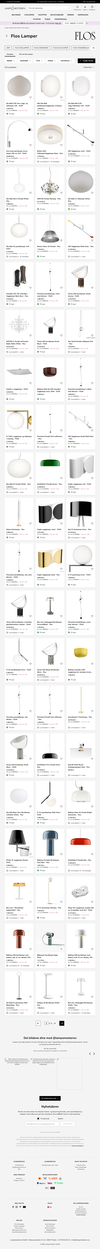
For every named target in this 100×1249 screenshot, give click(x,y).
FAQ (19, 1169)
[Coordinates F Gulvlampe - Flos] (80, 708)
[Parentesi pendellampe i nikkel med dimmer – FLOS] (80, 380)
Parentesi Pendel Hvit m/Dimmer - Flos (49, 437)
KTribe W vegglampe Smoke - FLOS (17, 861)
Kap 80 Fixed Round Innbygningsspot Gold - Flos (79, 766)
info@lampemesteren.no (19, 1167)
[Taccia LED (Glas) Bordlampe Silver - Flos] (50, 660)
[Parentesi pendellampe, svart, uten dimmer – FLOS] (80, 613)
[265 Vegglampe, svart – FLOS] (80, 142)
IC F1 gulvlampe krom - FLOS (79, 575)
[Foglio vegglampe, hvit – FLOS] (80, 474)
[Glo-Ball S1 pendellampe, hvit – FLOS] (19, 237)
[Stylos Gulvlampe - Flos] (19, 519)
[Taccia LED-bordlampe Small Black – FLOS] (50, 332)
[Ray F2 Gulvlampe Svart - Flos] (80, 519)
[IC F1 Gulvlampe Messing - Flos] (50, 898)
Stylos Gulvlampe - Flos (15, 529)
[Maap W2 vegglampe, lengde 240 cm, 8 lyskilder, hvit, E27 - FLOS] (80, 898)
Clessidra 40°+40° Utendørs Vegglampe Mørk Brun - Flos (17, 295)
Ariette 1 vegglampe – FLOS (17, 389)
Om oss (81, 1207)
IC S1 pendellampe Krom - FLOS (18, 670)
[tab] (11, 60)
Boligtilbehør (50, 1230)
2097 (8, 48)
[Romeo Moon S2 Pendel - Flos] (50, 237)
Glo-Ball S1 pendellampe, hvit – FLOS (18, 247)
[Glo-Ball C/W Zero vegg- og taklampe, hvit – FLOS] (19, 94)
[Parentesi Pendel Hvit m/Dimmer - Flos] (50, 427)
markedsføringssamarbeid (19, 1232)
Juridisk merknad (80, 1209)
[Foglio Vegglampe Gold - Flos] (50, 565)
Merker (19, 27)
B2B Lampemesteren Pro (19, 1230)
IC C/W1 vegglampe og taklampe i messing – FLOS (19, 437)
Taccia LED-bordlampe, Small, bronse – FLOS (79, 295)
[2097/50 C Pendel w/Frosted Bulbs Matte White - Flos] (19, 332)
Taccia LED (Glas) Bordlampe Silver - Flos (48, 671)
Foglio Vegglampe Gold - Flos (48, 575)
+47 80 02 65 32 (19, 1165)
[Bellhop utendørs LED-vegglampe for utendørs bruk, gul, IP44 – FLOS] (80, 660)
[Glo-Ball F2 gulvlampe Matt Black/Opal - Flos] (19, 993)
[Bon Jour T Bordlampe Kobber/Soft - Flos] (19, 898)
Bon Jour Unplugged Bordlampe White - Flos (80, 1004)
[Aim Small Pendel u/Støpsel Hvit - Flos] (80, 332)
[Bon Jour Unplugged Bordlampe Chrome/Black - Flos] (50, 613)
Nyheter (37, 19)
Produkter (10, 54)
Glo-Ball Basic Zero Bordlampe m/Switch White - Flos (18, 813)
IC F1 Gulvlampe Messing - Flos (49, 908)
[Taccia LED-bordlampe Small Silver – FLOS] (19, 755)
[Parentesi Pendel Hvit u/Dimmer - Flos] (50, 708)
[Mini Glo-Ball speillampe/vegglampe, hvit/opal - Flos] (50, 94)
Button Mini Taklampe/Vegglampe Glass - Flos (50, 152)
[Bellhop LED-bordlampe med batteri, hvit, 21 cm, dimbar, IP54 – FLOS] (80, 946)
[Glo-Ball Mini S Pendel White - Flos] (19, 189)
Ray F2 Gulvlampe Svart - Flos (79, 529)
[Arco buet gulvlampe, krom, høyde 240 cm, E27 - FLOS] (19, 142)
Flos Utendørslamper (83, 48)
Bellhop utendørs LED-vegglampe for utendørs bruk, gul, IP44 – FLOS (79, 671)
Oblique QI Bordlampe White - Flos (49, 1004)
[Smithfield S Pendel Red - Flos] (80, 851)
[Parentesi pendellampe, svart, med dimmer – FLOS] (50, 284)
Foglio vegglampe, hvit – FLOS (79, 484)
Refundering (81, 1169)
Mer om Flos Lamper (26, 54)
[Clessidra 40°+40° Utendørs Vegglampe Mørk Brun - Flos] (19, 284)
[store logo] (15, 8)
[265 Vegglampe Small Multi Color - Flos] (80, 427)
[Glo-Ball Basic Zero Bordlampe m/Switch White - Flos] (19, 803)
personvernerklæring (77, 1145)
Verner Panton (50, 1226)
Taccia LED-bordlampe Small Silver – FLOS (17, 766)
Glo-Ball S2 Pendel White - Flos (18, 484)
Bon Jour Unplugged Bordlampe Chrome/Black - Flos (49, 623)
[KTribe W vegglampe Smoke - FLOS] (19, 851)
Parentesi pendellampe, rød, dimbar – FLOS (17, 718)
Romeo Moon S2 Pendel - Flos (48, 246)
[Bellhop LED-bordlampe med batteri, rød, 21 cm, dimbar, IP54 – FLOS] (19, 946)
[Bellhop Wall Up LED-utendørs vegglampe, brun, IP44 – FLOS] (50, 380)
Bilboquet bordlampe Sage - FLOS (48, 956)
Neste (92, 48)
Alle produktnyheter (50, 1232)
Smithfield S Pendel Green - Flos (49, 484)
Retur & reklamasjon (81, 1167)
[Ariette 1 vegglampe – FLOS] (19, 380)
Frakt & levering (80, 1165)
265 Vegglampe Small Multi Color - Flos (81, 437)
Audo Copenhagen (50, 1224)
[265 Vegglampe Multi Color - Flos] (80, 237)
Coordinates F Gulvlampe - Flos (80, 717)
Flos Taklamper (22, 48)
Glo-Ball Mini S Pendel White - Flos (18, 200)
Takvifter (42, 15)
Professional (61, 19)
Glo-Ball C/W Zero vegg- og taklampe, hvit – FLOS (17, 104)
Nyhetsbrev (19, 1178)
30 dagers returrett (19, 1180)
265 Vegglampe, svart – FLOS (79, 151)
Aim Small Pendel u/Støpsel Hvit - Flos (80, 342)
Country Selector (81, 1214)
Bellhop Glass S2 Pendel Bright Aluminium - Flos (80, 813)
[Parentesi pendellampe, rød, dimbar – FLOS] (19, 708)
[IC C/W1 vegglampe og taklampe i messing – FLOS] (19, 427)
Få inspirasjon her (49, 1098)
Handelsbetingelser (80, 1211)
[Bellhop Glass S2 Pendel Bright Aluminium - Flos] (80, 803)
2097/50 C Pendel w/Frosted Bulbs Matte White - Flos (17, 342)
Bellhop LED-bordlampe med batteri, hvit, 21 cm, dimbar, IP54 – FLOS (80, 956)
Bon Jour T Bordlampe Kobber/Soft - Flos (14, 909)
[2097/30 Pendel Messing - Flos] (50, 189)
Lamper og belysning (10, 27)
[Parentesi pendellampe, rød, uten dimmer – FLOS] (19, 565)
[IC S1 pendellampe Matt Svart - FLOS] (50, 803)
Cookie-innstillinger (19, 1226)
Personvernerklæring (81, 1213)
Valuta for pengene (50, 1228)
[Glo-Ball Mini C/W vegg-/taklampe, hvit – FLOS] (80, 94)
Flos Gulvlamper (60, 48)
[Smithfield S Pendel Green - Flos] (50, 474)
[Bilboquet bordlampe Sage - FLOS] (50, 946)
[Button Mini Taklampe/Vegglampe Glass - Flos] (50, 142)
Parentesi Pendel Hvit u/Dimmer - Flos (49, 718)
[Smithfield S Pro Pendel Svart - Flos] (50, 755)
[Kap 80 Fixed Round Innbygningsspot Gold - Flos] (80, 755)
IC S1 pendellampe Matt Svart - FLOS (49, 813)
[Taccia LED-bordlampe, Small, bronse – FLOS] (80, 284)
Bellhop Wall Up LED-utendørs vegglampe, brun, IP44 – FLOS (49, 390)
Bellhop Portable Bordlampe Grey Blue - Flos (48, 861)
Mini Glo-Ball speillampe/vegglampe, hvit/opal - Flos (49, 104)
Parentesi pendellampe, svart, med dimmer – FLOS (48, 295)
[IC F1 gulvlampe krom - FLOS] (80, 565)
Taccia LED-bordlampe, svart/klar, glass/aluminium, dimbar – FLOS (19, 623)
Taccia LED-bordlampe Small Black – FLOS (48, 342)
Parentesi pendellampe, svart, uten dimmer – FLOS (79, 623)
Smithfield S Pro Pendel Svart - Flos (49, 766)
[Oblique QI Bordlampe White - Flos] (50, 993)
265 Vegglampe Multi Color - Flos (81, 246)
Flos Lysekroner (41, 48)
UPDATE (74, 23)
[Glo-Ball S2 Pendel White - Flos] (19, 474)
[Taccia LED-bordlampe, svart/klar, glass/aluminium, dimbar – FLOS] (19, 613)
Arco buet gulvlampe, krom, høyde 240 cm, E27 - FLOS (17, 152)
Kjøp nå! (58, 23)
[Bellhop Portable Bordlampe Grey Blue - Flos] (50, 851)
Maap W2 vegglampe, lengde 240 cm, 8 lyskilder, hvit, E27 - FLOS (81, 909)
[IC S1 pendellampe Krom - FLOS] (19, 660)
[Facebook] (13, 1207)
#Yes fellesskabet (19, 1224)
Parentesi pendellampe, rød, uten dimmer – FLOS (19, 576)
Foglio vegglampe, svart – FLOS (49, 529)
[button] (30, 97)
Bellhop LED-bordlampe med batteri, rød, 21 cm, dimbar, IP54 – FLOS (18, 956)
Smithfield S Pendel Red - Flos (79, 860)
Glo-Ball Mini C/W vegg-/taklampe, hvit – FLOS (78, 104)
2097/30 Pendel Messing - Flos (49, 199)
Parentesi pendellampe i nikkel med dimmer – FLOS (79, 390)
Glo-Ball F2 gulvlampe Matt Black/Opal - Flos (16, 1004)
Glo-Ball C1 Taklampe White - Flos (79, 200)
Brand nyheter (19, 1228)
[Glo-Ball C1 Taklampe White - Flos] (80, 189)
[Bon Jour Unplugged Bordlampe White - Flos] (80, 993)
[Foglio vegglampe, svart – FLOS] (50, 519)
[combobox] (49, 8)
